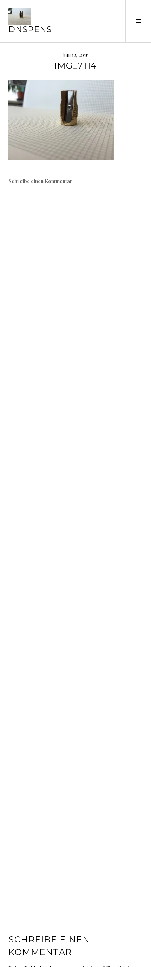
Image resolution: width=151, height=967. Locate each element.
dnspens (30, 29)
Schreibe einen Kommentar (40, 181)
